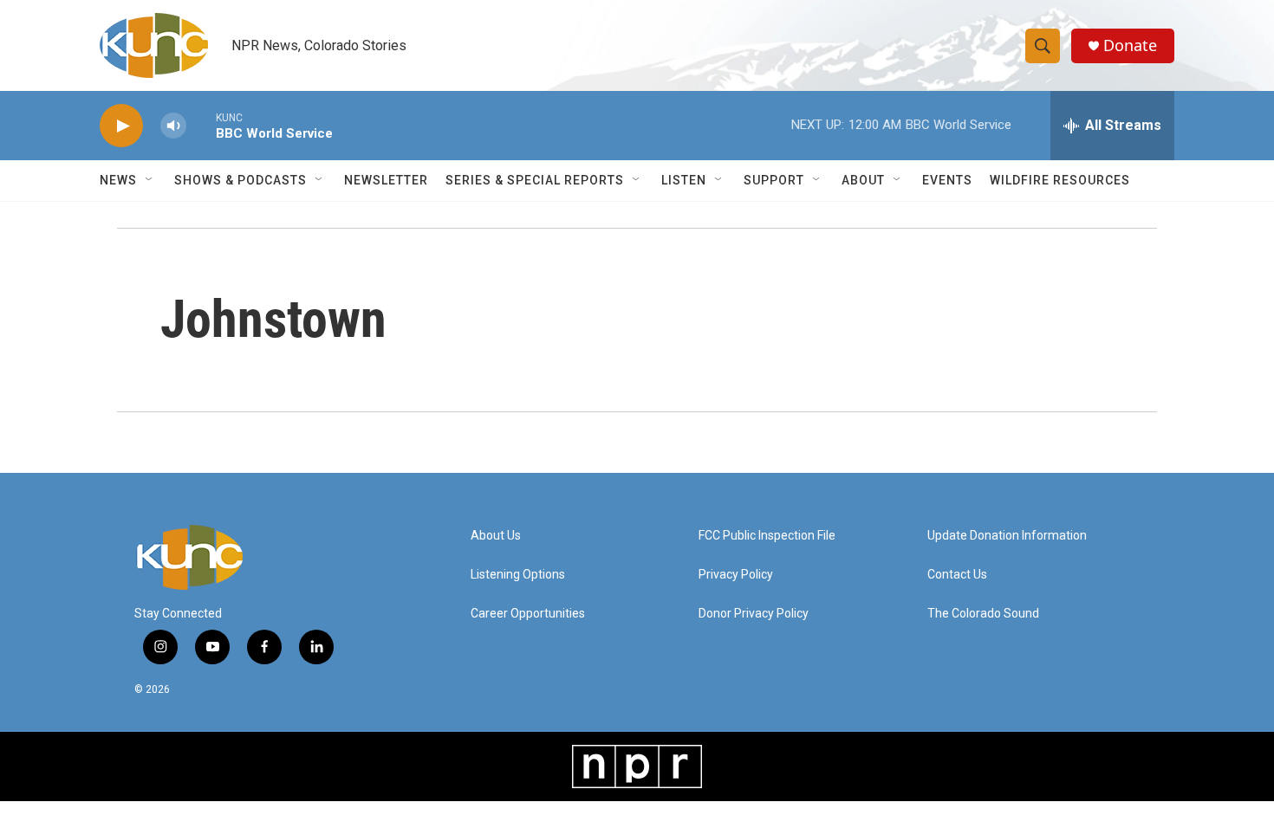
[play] (121, 126)
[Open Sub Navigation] (150, 180)
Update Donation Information (1007, 535)
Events (947, 180)
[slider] (201, 125)
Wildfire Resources (1060, 180)
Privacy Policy (736, 574)
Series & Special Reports (534, 180)
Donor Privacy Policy (754, 613)
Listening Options (518, 574)
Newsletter (386, 180)
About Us (496, 535)
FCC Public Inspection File (767, 535)
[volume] (173, 126)
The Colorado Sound (983, 613)
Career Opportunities (528, 613)
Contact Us (957, 574)
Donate (1130, 45)
